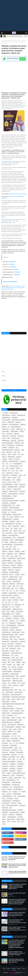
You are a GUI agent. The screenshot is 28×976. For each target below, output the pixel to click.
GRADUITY (11, 551)
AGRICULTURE (19, 429)
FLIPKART (22, 526)
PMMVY (8, 699)
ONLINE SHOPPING (14, 674)
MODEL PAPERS (10, 643)
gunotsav (4, 563)
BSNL (22, 454)
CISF (9, 470)
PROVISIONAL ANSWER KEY (17, 713)
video (3, 805)
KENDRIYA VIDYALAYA (17, 609)
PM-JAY (3, 699)
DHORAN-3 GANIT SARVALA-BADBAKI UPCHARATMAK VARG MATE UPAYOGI (17, 872)
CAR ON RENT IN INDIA (13, 461)
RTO (19, 736)
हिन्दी (18, 821)
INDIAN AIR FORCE (13, 593)
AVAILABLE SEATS (10, 445)
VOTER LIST (4, 814)
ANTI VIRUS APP (5, 436)
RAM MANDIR (17, 722)
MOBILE (3, 643)
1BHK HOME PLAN (13, 413)
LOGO (17, 620)
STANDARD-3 (12, 766)
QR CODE (19, 717)
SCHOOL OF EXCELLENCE (7, 747)
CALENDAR (4, 459)
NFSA (13, 662)
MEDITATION (5, 637)
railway (3, 720)
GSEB (16, 553)
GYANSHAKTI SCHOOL (17, 567)
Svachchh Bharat (19, 775)
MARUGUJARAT (21, 625)
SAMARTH (21, 738)
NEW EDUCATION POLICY (17, 660)
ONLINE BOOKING (17, 671)
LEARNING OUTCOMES (18, 616)
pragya (3, 706)
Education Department (14, 507)
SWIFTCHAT (4, 777)
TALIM (3, 780)
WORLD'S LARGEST (20, 819)
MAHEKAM (19, 623)
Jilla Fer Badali (18, 604)
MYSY (17, 650)
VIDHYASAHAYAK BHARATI (12, 805)
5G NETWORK (14, 417)
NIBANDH (18, 662)
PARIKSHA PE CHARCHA (17, 680)
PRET (23, 710)
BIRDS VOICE (9, 452)
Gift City (11, 540)
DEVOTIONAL (22, 486)
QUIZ (24, 717)
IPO (6, 602)
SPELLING (4, 759)
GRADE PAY (4, 551)
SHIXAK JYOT (14, 754)
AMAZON (22, 431)
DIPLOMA (4, 493)
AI (24, 429)
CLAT (13, 470)
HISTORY (4, 579)
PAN (3, 678)
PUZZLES (13, 717)
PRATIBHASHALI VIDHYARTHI (8, 708)
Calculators (18, 456)
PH (24, 690)
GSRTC (7, 556)
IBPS (12, 588)
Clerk (17, 470)
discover (19, 968)
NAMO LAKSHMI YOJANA (16, 653)
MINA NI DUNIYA (5, 641)
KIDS (13, 613)
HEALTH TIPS (5, 574)
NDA (18, 657)
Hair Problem (11, 570)
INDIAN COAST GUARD (7, 595)
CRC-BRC (4, 477)
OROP (17, 676)
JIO (23, 604)
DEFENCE (4, 486)
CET (21, 466)
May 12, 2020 (11, 164)
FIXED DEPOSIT (16, 526)
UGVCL (3, 794)
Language (18, 613)
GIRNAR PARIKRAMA (19, 540)
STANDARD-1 (20, 761)
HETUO (22, 574)
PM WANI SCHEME (6, 697)
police (23, 699)
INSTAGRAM (12, 597)
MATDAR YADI (5, 630)
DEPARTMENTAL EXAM (12, 486)
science (16, 747)
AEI (8, 426)
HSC (17, 586)
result (10, 729)
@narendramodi (7, 161)
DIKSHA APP (22, 491)
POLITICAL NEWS (5, 701)
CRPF (19, 477)
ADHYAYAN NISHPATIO (14, 424)
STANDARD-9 (12, 770)
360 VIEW (14, 415)
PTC (16, 715)
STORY (3, 773)
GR (18, 549)
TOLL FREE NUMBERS (17, 789)
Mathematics (18, 630)
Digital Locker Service (13, 491)
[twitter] (7, 836)
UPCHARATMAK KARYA (7, 796)
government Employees (7, 544)
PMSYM (13, 699)
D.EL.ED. (14, 482)
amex (14, 970)
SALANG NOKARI (14, 738)
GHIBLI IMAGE (5, 540)
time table (9, 789)
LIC (3, 618)
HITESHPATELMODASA (12, 579)
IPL (2, 602)
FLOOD (7, 528)
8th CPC (4, 422)
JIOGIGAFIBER (5, 607)
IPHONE (21, 600)
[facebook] (7, 832)
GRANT (22, 551)
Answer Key (16, 433)
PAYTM (10, 685)
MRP (7, 648)
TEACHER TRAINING (6, 784)
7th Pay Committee (6, 420)
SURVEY (12, 775)
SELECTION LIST (15, 750)
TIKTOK (3, 789)
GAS (24, 530)
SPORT (13, 759)
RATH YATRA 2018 (12, 724)
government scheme (18, 544)
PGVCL (20, 690)
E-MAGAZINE (13, 503)
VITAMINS (23, 812)
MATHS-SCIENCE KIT (6, 632)
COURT (20, 475)
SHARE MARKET (20, 752)
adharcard (18, 422)
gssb (12, 556)
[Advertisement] (14, 15)
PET (12, 687)
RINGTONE (10, 731)
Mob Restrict (22, 641)
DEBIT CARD (22, 484)
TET (11, 787)
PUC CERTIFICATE (5, 717)
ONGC (10, 669)
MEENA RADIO (12, 637)
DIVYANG (15, 496)
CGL (3, 468)
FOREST (15, 528)
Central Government (14, 466)
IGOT (7, 590)
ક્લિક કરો (22, 58)
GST (20, 556)
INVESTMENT (15, 600)
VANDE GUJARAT (16, 800)
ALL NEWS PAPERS (14, 431)
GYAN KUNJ (10, 563)
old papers (20, 667)
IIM (10, 590)
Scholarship (21, 743)
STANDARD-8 (5, 770)
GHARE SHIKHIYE (20, 537)
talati (24, 777)
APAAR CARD (13, 436)
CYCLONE (9, 482)
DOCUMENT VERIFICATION (7, 498)
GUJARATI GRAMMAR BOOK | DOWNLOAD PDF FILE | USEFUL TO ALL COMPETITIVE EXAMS (16, 953)
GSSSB (16, 556)
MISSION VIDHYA (14, 641)
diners (23, 968)
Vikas (11, 807)
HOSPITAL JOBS (20, 583)
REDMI (23, 727)
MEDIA (16, 634)
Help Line (11, 574)
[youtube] (7, 842)
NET (9, 660)
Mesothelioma (5, 639)
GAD (11, 530)
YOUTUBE (14, 821)
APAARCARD (20, 436)
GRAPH (3, 553)
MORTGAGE (17, 646)
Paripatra (4, 683)
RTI (15, 736)
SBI (10, 743)
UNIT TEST (9, 794)
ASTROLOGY (17, 443)
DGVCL (3, 489)
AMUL (3, 433)
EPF (8, 516)
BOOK (9, 454)
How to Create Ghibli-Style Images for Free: (17, 893)
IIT (13, 590)
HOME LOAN (5, 583)
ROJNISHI (14, 734)
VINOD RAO (20, 810)
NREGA (18, 664)
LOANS (22, 618)
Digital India (4, 491)
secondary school (6, 750)
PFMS (16, 690)
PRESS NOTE (17, 710)
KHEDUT (12, 611)
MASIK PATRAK (5, 627)
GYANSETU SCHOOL (6, 567)
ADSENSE (4, 426)
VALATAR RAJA (10, 798)
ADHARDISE (4, 424)
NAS (12, 655)
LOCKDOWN (4, 620)
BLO (19, 452)
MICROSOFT (21, 639)
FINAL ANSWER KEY (10, 523)
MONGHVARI (10, 646)
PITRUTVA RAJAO (9, 692)
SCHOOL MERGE (13, 745)
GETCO (13, 537)
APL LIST (4, 438)
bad (17, 447)
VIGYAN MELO (22, 805)
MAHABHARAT (12, 623)
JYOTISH (17, 607)
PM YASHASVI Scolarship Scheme (18, 697)
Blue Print (4, 454)
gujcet (19, 560)
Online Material (5, 674)
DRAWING (22, 500)
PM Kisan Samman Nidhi (16, 694)
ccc (10, 463)
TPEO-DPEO (4, 791)
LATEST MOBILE (5, 616)
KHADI (7, 611)
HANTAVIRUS (5, 572)
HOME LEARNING (16, 581)
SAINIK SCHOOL (5, 738)
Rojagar (18, 731)
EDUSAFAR (4, 512)
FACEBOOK (16, 519)
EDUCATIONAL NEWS (18, 510)
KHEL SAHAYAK (19, 611)
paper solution (15, 678)
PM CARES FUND (5, 694)
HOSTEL (4, 586)
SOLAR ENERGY (12, 757)
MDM (23, 632)
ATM (23, 443)
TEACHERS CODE (15, 784)
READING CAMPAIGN (9, 727)
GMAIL (6, 542)
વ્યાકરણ (3, 824)
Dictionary (9, 489)
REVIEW (19, 729)
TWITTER (23, 791)
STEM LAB (19, 770)
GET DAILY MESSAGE (6, 537)
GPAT (3, 547)
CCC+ (3, 466)
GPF (7, 547)
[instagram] (20, 832)
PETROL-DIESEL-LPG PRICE (7, 690)
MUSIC (19, 648)
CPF (24, 475)
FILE (3, 523)
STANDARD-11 (13, 764)
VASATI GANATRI (5, 803)
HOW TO (9, 586)
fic (22, 521)
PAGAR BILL (22, 676)
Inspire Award (5, 597)
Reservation (4, 729)
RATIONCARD (20, 724)
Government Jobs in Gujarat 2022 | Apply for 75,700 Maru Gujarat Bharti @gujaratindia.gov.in (17, 914)
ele (9, 512)
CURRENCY (18, 480)
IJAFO (17, 590)
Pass (9, 683)
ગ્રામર (22, 821)
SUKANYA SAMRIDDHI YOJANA (18, 773)
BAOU (3, 452)
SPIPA (9, 759)
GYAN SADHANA (18, 563)
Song (18, 757)
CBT (7, 463)
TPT (10, 791)
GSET (3, 556)
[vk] (20, 839)
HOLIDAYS (9, 581)
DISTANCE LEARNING (6, 496)
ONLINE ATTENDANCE (17, 669)
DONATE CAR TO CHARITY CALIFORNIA (10, 500)
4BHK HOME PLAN (6, 417)
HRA (14, 586)
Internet (4, 600)
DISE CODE (21, 493)
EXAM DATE (17, 516)
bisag (15, 452)
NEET (21, 657)
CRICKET (14, 477)
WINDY (3, 819)
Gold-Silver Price (13, 542)
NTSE (23, 664)
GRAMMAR (17, 551)
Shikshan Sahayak (6, 754)
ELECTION (14, 512)
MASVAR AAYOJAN (14, 627)
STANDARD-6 (12, 768)
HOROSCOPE (12, 583)
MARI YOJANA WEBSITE (11, 625)
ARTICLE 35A (13, 440)
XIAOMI (3, 821)
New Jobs (4, 662)
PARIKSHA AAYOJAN (6, 680)
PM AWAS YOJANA (18, 692)
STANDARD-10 (5, 764)
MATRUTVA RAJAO (16, 632)
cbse (3, 463)
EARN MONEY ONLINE (6, 505)
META (11, 639)
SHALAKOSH (12, 752)
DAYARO (16, 484)
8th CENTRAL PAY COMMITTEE (18, 420)
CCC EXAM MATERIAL (17, 463)
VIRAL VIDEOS (5, 812)
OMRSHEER (4, 669)
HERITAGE (17, 574)
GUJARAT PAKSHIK (11, 558)
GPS (11, 547)
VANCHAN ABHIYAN (6, 800)
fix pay (9, 526)
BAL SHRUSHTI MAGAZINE (7, 450)
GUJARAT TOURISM (21, 558)
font (11, 528)
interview (9, 600)
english (3, 516)
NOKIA (3, 664)
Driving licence (5, 503)
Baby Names (11, 447)
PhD (3, 692)
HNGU (3, 581)
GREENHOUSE (10, 553)
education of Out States (7, 510)
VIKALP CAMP (5, 807)
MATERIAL (12, 630)
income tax (22, 590)
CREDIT (9, 477)
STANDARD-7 (20, 768)
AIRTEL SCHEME (5, 431)
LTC (6, 623)
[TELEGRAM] (20, 842)
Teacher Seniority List (16, 782)
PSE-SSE (3, 715)
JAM (16, 602)
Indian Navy (16, 595)
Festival (18, 521)
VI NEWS (19, 803)
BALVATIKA (17, 450)
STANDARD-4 (20, 766)
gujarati (14, 560)
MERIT (18, 637)
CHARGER (12, 468)
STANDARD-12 (21, 764)
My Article (12, 650)
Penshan (22, 685)
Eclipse (18, 505)
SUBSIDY (8, 773)
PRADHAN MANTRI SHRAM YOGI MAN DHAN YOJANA (13, 704)
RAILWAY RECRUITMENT (12, 720)
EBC (14, 505)
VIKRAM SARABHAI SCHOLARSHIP (9, 810)
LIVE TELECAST (16, 618)
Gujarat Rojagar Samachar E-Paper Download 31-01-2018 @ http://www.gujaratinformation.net (17, 929)
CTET (13, 480)
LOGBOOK (11, 620)
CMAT (21, 470)
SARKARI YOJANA (15, 740)
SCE (16, 743)
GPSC (14, 547)
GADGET (15, 530)
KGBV (3, 611)
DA (19, 482)
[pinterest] (7, 839)
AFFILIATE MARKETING (15, 426)
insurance (19, 597)
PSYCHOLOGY (10, 715)
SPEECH (22, 757)
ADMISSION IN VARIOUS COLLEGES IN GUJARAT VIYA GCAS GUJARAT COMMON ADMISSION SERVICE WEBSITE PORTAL (17, 886)
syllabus (10, 777)
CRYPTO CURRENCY (6, 480)
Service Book (5, 752)
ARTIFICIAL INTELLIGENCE (7, 443)
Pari (21, 678)
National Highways (6, 657)
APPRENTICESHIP (5, 440)
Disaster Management (12, 493)
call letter (11, 459)
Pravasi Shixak (19, 708)
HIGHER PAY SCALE (13, 577)
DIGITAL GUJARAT (17, 489)
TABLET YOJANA (17, 777)
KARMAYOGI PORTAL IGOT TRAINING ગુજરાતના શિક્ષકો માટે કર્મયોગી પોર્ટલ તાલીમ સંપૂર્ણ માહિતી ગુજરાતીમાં (17, 865)
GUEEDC (4, 558)
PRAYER (11, 710)
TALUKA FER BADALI (11, 780)
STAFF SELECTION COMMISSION (8, 761)
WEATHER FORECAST (12, 817)
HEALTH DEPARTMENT (14, 572)
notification (9, 664)
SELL (21, 750)
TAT (18, 780)
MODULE (4, 646)
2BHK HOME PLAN (6, 415)
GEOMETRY (4, 535)
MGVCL (15, 639)
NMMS (23, 662)
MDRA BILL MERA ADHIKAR (7, 634)
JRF (13, 607)
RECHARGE (18, 727)
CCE (7, 466)
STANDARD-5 (5, 768)
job (10, 607)
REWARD (4, 731)
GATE (3, 533)
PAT (19, 683)
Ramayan (4, 724)
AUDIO (3, 445)
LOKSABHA (22, 620)
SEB (20, 747)
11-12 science (5, 413)
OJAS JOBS (14, 667)
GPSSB (14, 549)
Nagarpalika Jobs (5, 653)
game (20, 530)
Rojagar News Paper (6, 734)
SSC (23, 759)
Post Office (13, 701)
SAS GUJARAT (5, 743)
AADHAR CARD (10, 422)
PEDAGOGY (15, 685)
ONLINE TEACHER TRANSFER (8, 676)
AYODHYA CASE (19, 445)
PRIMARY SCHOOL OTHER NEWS (18, 193)
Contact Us (13, 968)
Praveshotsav (5, 710)
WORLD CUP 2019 (11, 819)
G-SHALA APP (5, 530)
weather (4, 817)
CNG (3, 473)
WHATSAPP (20, 817)
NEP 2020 (4, 660)
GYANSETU (19, 565)
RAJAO (20, 720)
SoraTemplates (11, 972)
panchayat (8, 678)
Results (14, 729)
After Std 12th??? (5, 429)
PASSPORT (14, 683)
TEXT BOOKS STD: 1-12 (18, 787)
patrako (23, 683)
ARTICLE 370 (20, 440)
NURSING (4, 667)
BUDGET (4, 456)
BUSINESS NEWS (11, 456)
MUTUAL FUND (5, 650)
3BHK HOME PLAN (21, 415)
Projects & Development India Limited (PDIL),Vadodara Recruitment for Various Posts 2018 (17, 921)
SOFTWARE (4, 757)
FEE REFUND (12, 521)
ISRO (10, 602)
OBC (9, 667)
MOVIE (23, 646)
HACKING (4, 570)
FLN (3, 528)
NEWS (6, 40)
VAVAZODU (13, 803)
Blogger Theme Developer (17, 973)
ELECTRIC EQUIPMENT (6, 514)
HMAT (20, 579)
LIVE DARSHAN (8, 618)
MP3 (3, 648)
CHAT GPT (18, 468)
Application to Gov (16, 438)
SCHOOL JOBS (5, 745)
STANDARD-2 (5, 766)
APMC (9, 438)
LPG (3, 623)
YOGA (8, 821)
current (3, 482)
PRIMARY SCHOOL (6, 713)
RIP (14, 731)
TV (19, 791)
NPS (14, 664)
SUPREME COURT (5, 775)
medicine (22, 634)
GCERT (15, 533)
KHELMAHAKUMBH (6, 613)
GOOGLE (20, 542)
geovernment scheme (13, 535)
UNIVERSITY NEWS (17, 794)
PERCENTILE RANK (6, 687)
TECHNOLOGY (5, 787)
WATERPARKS (19, 814)
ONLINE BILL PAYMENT (7, 671)
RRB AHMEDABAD (6, 736)
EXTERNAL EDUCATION (7, 519)
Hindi (20, 577)
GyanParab (13, 565)
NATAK (16, 655)
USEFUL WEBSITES (21, 796)
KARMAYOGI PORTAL (6, 609)
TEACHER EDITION (6, 782)
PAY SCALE (4, 685)
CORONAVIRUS (14, 475)
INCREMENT (4, 593)
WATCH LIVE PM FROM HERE (10, 281)
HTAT (21, 586)
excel (22, 516)
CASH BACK (22, 461)
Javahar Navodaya (6, 604)
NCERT (13, 657)
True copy (14, 791)
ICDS (16, 588)
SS (17, 759)
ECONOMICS (4, 507)
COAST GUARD (9, 473)
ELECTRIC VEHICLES (17, 514)
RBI (3, 727)
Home (2, 40)
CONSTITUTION (5, 475)
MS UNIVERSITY (13, 648)
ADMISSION (23, 424)
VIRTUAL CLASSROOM (14, 812)
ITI (12, 602)
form (20, 528)
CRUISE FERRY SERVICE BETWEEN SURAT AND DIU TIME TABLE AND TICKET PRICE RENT (16, 960)
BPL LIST (14, 454)
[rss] (20, 836)
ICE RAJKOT (21, 588)
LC (11, 616)
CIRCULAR (4, 470)
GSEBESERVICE (22, 553)
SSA (20, 759)
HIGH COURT (5, 577)
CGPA (7, 468)
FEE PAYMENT (5, 521)
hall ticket (18, 570)
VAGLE (3, 798)
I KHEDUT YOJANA (6, 588)
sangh (3, 740)
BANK (22, 450)
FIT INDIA (4, 526)
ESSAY (11, 516)
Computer (16, 473)
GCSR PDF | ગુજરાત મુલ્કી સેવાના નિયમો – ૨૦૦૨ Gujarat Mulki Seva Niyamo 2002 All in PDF (17, 858)
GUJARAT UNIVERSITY (6, 560)
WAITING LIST (11, 814)
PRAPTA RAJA (10, 706)
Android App (9, 433)
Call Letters (16, 459)
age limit (13, 429)
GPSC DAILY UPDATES (6, 549)
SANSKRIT (9, 740)
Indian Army (21, 593)
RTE (12, 736)
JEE (12, 604)
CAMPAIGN (4, 461)
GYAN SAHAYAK (5, 565)
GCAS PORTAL (9, 533)
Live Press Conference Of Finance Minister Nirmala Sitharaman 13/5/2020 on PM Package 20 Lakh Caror (13, 287)
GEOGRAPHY (21, 533)
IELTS (3, 590)
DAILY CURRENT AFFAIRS (7, 484)
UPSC (15, 796)
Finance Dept (18, 523)
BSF (18, 454)
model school (18, 643)
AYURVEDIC (4, 447)
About (8, 968)
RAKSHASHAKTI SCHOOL (7, 722)
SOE (22, 754)
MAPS (3, 625)
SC (13, 743)
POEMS (18, 699)
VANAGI (16, 798)
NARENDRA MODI (6, 655)
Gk (2, 542)
